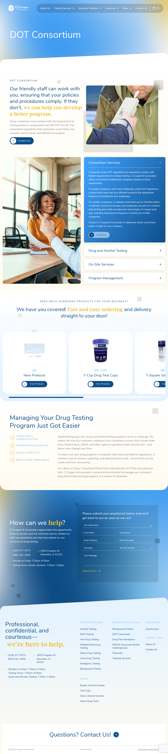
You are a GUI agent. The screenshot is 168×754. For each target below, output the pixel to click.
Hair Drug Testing (89, 639)
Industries (110, 8)
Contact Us (141, 8)
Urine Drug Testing (90, 658)
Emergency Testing (90, 663)
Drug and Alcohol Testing (108, 250)
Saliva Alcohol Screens (92, 695)
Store (125, 8)
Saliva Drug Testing (90, 653)
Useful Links (154, 638)
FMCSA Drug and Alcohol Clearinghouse (126, 646)
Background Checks (90, 668)
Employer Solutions (88, 8)
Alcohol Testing (88, 629)
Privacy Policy (86, 749)
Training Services (121, 658)
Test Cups (85, 690)
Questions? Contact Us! (80, 734)
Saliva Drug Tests (89, 701)
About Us (45, 8)
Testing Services (62, 8)
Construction (152, 629)
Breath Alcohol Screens (92, 685)
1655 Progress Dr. (46, 655)
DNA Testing (87, 634)
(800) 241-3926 (21, 555)
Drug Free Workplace (123, 639)
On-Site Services (101, 264)
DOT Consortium (121, 634)
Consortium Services (104, 162)
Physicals (117, 653)
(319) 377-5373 (21, 550)
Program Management (106, 278)
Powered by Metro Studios (149, 749)
